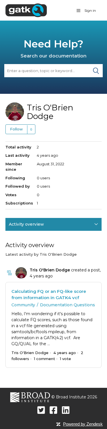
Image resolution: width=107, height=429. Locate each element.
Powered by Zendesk (83, 424)
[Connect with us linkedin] (66, 410)
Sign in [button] (90, 10)
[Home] (26, 10)
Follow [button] (16, 129)
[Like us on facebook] (53, 410)
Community (23, 304)
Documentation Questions (67, 304)
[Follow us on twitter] (41, 410)
